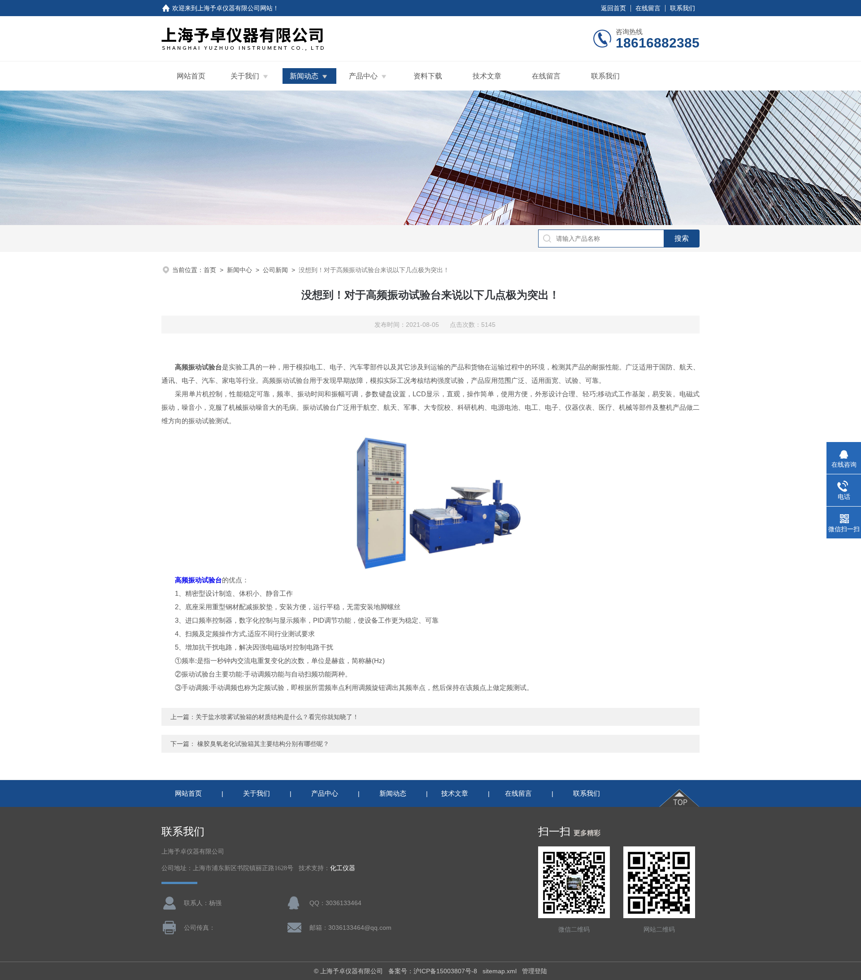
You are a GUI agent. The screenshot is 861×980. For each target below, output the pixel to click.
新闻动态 (304, 76)
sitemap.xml (500, 971)
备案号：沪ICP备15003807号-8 (432, 971)
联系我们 (682, 8)
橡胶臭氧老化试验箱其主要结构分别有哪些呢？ (263, 743)
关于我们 (244, 76)
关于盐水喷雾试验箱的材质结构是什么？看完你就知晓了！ (277, 716)
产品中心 (363, 76)
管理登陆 (534, 971)
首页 (210, 269)
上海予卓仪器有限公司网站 (235, 8)
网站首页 (191, 76)
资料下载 (427, 76)
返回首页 (613, 8)
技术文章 (487, 76)
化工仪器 (342, 868)
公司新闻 (275, 269)
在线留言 (648, 8)
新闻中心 (239, 269)
